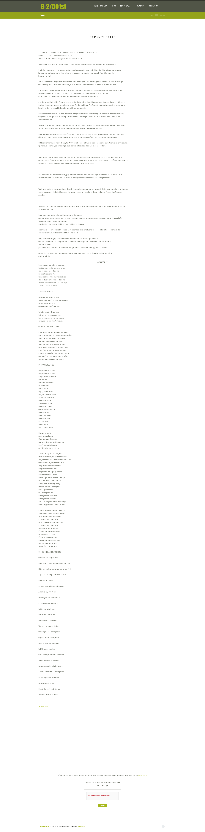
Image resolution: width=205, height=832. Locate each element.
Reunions (140, 6)
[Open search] (163, 6)
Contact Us (153, 6)
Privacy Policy (143, 775)
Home (151, 15)
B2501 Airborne (44, 827)
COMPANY (103, 6)
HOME (96, 6)
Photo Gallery (126, 6)
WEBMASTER (43, 706)
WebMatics (81, 827)
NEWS (114, 6)
